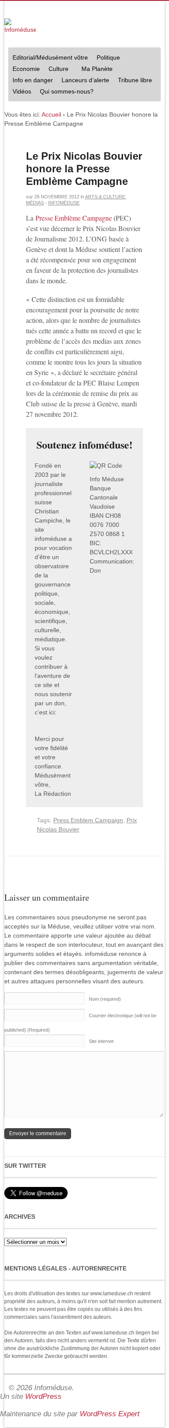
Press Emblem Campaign (88, 820)
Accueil (51, 114)
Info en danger (33, 80)
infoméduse (64, 202)
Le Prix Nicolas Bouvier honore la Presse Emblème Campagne (84, 168)
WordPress (43, 1396)
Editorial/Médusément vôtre (50, 57)
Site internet (101, 1041)
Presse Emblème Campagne (74, 217)
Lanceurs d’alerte (85, 80)
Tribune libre (135, 80)
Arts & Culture (105, 196)
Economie (26, 68)
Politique (106, 58)
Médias (35, 202)
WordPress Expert (110, 1414)
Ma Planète (97, 68)
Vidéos (22, 91)
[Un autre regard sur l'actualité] (20, 26)
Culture (56, 69)
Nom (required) (105, 999)
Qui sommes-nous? (65, 92)
